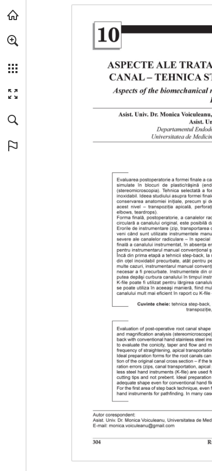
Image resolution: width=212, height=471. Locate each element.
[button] (13, 41)
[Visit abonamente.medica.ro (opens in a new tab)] (13, 15)
